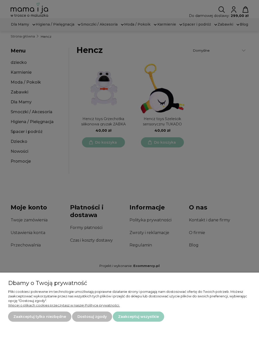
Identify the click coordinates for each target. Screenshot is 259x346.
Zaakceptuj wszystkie (138, 316)
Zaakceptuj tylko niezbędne (39, 316)
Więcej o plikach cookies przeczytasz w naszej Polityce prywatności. (64, 305)
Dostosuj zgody (92, 316)
